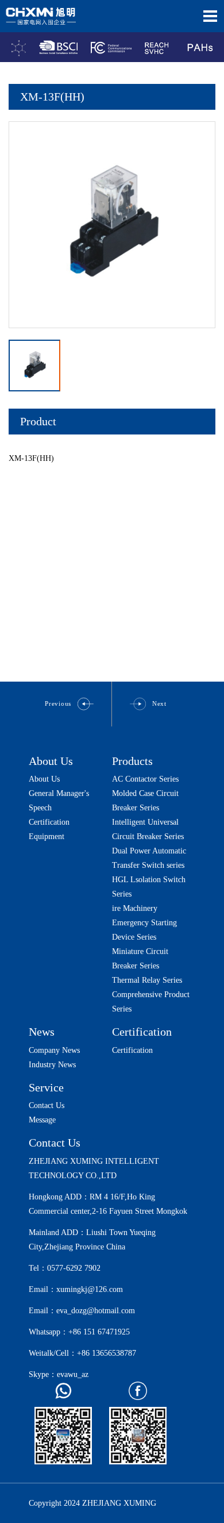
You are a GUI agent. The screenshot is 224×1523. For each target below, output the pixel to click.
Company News (54, 1050)
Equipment (46, 836)
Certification (49, 822)
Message (42, 1120)
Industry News (52, 1064)
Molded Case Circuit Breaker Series (145, 800)
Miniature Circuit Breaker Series (140, 958)
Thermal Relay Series (147, 980)
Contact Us (46, 1105)
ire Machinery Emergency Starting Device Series (144, 922)
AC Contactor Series (145, 779)
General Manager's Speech (59, 800)
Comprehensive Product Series (151, 1001)
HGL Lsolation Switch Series (149, 886)
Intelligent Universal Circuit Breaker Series (148, 829)
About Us (51, 761)
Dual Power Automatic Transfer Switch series (149, 858)
